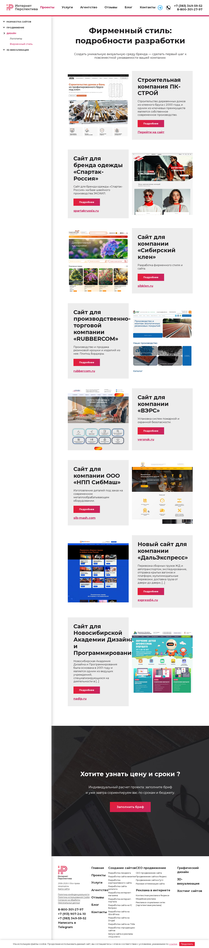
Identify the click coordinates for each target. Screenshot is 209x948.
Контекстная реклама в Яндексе (152, 895)
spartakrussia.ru (86, 211)
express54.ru (148, 600)
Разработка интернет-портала (119, 900)
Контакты (147, 7)
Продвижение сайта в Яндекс (151, 876)
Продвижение (15, 27)
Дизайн (11, 33)
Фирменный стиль (21, 44)
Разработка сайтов (19, 22)
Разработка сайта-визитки (122, 876)
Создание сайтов (122, 868)
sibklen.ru (145, 286)
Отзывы (110, 7)
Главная (97, 868)
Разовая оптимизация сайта (150, 883)
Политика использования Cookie (74, 897)
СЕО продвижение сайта (149, 873)
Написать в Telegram (67, 925)
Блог (128, 7)
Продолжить (187, 944)
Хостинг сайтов (189, 891)
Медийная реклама (146, 899)
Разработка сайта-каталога (117, 887)
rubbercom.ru (84, 371)
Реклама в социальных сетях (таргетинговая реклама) (150, 903)
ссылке (173, 944)
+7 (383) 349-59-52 (188, 6)
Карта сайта (64, 889)
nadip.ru (80, 699)
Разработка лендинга (119, 873)
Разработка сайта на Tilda (121, 924)
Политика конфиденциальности (73, 894)
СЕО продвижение (151, 868)
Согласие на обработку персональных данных (69, 901)
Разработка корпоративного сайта (120, 881)
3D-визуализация (18, 50)
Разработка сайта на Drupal (118, 919)
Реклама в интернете (153, 890)
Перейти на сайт (151, 132)
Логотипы (16, 38)
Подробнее (150, 123)
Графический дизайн (188, 870)
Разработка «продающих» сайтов (121, 929)
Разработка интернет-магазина (119, 894)
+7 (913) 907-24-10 (72, 914)
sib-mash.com (84, 518)
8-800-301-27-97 (189, 9)
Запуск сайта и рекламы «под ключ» (120, 935)
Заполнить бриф (130, 807)
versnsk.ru (146, 439)
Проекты (47, 7)
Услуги (67, 7)
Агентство (88, 7)
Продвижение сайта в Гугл (149, 880)
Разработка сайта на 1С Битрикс (120, 906)
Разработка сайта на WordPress (118, 913)
